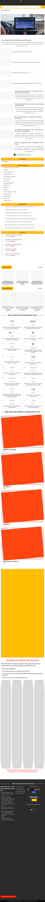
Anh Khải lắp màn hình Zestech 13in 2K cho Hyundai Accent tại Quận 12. (18, 221)
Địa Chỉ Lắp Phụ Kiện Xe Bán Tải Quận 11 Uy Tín (20, 72)
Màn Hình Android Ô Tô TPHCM (10, 191)
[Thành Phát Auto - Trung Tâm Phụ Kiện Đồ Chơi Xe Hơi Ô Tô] (22, 2)
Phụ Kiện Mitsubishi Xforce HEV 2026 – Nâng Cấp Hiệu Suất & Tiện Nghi (29, 104)
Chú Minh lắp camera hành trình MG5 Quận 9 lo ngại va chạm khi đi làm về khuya (20, 206)
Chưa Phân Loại (7, 180)
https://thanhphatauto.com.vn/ (6, 818)
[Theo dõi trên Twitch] (35, 792)
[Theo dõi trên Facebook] (28, 789)
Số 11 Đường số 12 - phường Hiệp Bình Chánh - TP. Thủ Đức (7, 804)
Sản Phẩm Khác (7, 198)
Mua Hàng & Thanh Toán (21, 791)
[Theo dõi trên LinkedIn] (37, 789)
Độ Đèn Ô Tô (6, 187)
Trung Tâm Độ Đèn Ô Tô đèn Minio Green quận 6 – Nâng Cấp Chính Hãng (37, 308)
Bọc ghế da (6, 169)
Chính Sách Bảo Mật (20, 788)
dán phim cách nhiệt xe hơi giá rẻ (34, 804)
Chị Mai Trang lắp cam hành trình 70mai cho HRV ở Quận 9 (16, 209)
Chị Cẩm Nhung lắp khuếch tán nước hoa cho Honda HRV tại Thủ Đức (18, 212)
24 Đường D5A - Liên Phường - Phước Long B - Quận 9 (7, 808)
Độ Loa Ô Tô (6, 189)
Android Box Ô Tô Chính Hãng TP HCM (11, 167)
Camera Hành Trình (7, 178)
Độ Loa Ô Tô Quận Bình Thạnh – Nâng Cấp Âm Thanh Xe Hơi (29, 143)
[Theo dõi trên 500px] (33, 792)
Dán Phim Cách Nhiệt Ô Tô (9, 183)
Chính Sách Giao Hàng (20, 789)
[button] (1, 2)
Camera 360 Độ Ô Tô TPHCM (9, 176)
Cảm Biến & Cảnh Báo (8, 174)
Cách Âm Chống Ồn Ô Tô (8, 172)
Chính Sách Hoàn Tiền (20, 793)
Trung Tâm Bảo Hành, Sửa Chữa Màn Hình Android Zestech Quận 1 (16, 40)
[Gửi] (42, 7)
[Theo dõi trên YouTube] (39, 789)
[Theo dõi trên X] (31, 789)
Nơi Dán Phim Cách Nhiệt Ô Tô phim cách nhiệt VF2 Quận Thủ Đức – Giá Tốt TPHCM (22, 308)
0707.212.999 (12, 814)
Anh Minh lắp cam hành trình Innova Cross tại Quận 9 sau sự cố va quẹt (18, 215)
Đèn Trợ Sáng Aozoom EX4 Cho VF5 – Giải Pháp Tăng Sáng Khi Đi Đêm (25, 62)
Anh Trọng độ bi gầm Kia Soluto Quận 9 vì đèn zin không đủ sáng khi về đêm (19, 227)
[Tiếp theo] (30, 155)
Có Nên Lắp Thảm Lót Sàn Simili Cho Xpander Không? (21, 51)
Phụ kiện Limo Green (8, 194)
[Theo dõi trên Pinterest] (35, 789)
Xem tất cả (40, 267)
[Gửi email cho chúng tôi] (33, 789)
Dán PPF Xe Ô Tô (7, 185)
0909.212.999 (6, 814)
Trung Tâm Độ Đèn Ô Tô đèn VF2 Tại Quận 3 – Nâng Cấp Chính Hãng (8, 308)
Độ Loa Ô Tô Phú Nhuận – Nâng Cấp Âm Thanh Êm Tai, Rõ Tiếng (28, 117)
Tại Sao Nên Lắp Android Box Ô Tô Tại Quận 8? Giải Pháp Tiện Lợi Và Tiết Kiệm (28, 92)
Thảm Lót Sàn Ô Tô (7, 200)
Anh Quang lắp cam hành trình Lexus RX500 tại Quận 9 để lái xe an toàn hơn (19, 224)
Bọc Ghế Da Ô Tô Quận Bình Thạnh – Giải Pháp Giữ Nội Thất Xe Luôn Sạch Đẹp (29, 130)
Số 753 (8, 811)
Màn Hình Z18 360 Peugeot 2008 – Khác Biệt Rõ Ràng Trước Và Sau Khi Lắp (26, 83)
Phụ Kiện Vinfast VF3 (8, 196)
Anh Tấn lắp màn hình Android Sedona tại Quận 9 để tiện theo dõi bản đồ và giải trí (20, 218)
